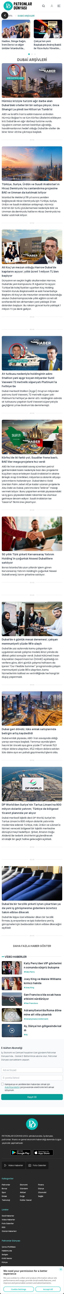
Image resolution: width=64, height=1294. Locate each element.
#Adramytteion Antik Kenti (36, 1019)
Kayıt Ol (32, 1097)
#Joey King (29, 987)
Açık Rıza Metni (12, 1087)
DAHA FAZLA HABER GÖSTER (32, 946)
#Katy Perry (29, 972)
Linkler (5, 1209)
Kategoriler (8, 1178)
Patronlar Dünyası (11, 1240)
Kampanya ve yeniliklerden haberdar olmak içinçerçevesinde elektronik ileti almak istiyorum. (29, 1087)
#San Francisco (31, 1003)
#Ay (26, 1034)
